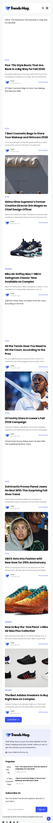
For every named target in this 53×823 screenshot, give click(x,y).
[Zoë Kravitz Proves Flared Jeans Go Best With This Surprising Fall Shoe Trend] (26, 459)
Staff (12, 81)
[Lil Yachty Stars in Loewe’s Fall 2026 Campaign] (26, 391)
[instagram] (10, 822)
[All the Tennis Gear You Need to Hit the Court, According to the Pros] (26, 318)
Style (7, 60)
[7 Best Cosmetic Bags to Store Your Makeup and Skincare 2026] (26, 106)
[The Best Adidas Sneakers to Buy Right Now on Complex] (26, 668)
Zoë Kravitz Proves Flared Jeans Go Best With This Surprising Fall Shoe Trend (26, 490)
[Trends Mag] (17, 8)
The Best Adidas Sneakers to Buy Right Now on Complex (26, 697)
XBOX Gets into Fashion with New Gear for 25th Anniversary (25, 560)
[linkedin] (14, 822)
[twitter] (7, 822)
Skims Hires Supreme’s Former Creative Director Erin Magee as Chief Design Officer (26, 205)
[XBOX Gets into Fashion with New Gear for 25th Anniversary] (26, 531)
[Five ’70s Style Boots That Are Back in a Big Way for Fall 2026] (26, 38)
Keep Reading (43, 82)
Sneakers (8, 269)
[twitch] (17, 822)
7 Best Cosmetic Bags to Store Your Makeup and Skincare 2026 (26, 135)
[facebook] (3, 822)
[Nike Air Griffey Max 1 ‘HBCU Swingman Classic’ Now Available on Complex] (26, 246)
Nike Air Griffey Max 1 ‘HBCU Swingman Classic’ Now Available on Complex (23, 277)
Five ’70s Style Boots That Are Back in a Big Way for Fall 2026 (31, 768)
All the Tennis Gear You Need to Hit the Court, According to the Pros (25, 349)
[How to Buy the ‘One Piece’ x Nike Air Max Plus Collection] (26, 599)
